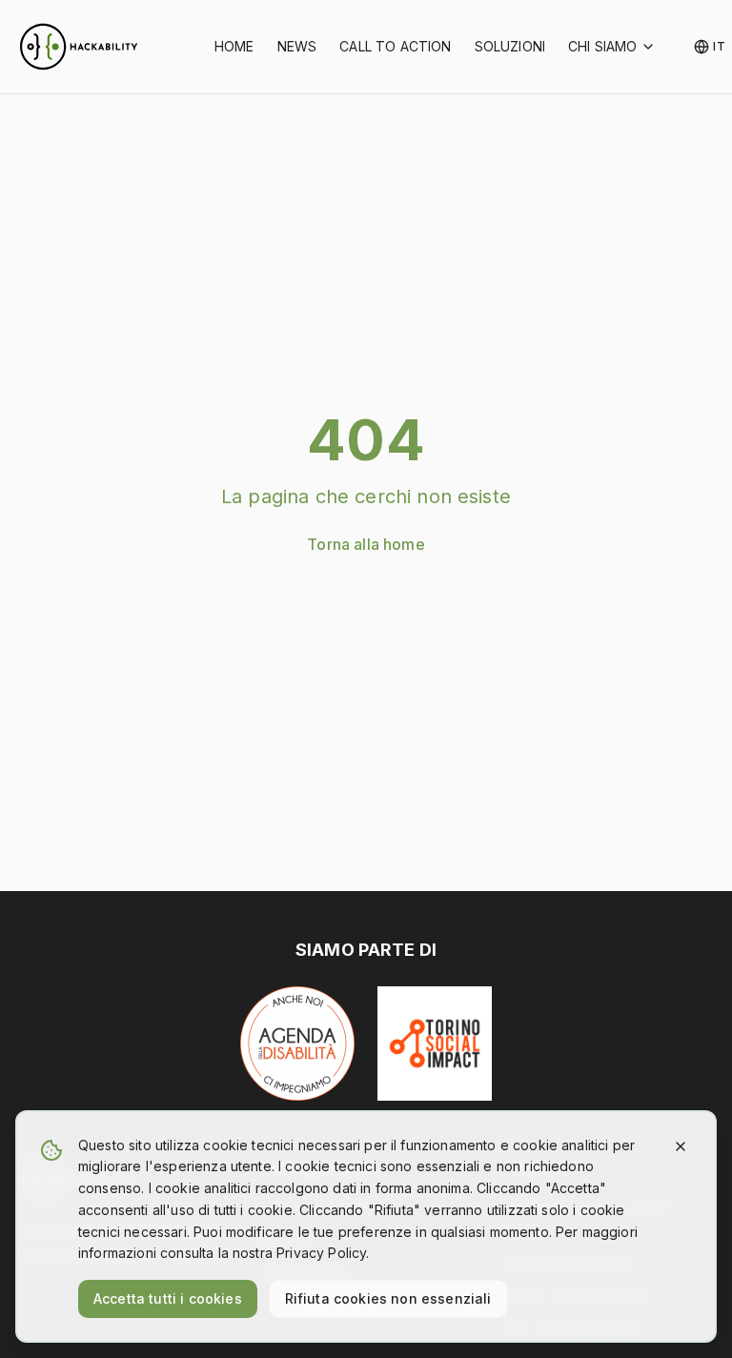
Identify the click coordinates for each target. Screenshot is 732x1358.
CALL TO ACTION (395, 46)
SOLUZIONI (510, 46)
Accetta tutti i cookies (167, 1298)
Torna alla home (365, 544)
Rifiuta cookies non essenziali (388, 1298)
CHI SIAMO (602, 46)
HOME (234, 46)
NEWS (297, 46)
